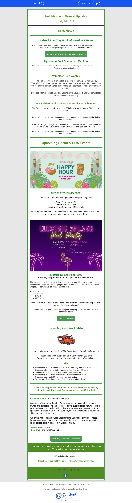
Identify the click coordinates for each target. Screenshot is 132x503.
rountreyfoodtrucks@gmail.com (81, 358)
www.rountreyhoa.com (75, 449)
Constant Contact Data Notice (76, 489)
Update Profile (60, 489)
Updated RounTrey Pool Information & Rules (66, 54)
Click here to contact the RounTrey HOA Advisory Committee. (66, 461)
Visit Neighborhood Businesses (66, 439)
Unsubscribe (49, 489)
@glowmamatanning (51, 430)
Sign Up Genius (66, 318)
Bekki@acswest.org (69, 95)
